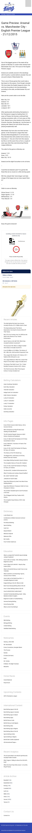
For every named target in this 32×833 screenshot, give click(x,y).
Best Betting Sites (8, 725)
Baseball (6, 780)
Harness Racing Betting (10, 601)
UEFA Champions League (10, 696)
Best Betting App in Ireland (11, 714)
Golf (5, 791)
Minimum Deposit (8, 533)
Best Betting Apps (8, 717)
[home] (9, 7)
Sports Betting (7, 525)
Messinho (6, 666)
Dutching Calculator (9, 411)
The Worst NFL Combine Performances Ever (15, 470)
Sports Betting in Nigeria (10, 736)
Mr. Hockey (7, 661)
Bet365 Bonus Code (9, 720)
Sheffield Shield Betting (10, 628)
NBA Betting (7, 620)
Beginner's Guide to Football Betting (13, 598)
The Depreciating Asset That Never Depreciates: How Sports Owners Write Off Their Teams (15, 330)
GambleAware (21, 241)
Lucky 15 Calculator (9, 403)
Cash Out (6, 528)
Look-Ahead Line (8, 515)
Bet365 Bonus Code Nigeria (11, 723)
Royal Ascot (7, 682)
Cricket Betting (7, 625)
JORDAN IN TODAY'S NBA (10, 478)
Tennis (5, 802)
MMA (5, 794)
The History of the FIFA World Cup (12, 453)
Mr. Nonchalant (8, 644)
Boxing (5, 785)
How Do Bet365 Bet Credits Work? (13, 591)
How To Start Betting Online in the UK (13, 588)
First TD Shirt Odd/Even (10, 542)
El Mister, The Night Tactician (11, 664)
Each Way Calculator (9, 387)
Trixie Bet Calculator (9, 389)
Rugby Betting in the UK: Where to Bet (13, 583)
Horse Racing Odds (9, 604)
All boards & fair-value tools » (9, 286)
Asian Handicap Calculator (11, 384)
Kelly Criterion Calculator (10, 395)
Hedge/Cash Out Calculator (11, 392)
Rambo (6, 653)
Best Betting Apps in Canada (11, 712)
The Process (7, 650)
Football (6, 788)
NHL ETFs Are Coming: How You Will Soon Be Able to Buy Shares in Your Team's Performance (15, 336)
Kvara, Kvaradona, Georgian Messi (13, 647)
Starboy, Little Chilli (9, 642)
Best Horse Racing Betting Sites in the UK (14, 585)
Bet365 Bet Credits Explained (11, 739)
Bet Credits (6, 539)
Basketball (6, 783)
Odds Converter (8, 409)
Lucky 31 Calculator (9, 400)
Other (5, 796)
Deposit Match (7, 531)
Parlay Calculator (8, 406)
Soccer (5, 799)
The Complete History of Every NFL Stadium (15, 463)
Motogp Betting (8, 623)
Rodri (5, 658)
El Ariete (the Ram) (8, 655)
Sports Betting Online (9, 734)
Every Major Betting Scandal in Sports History (16, 460)
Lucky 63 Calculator (9, 398)
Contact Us (7, 815)
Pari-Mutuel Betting (9, 522)
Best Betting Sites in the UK (11, 731)
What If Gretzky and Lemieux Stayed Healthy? (16, 473)
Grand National (8, 680)
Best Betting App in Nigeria (11, 728)
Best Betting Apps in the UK (11, 709)
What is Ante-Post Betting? (11, 607)
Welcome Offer (7, 536)
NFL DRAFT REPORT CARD (11, 476)
